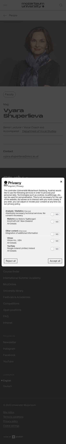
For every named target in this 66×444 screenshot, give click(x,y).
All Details (11, 223)
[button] (52, 214)
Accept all (55, 261)
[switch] (55, 214)
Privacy (20, 186)
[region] (33, 231)
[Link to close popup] (61, 182)
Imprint (11, 186)
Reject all (11, 261)
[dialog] (33, 222)
